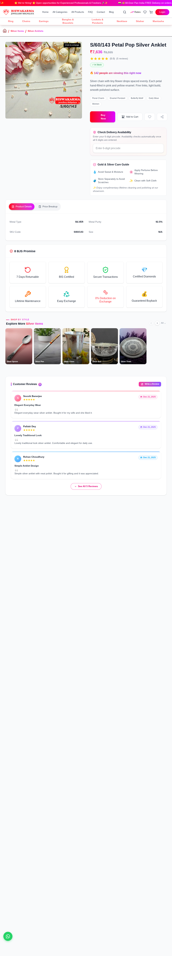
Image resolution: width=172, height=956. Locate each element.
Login (162, 12)
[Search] (125, 12)
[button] (28, 272)
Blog (111, 12)
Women (95, 104)
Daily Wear (154, 98)
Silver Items (17, 31)
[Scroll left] (151, 323)
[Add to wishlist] (149, 117)
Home (45, 12)
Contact (101, 12)
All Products (77, 12)
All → (163, 323)
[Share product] (162, 117)
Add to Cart (132, 116)
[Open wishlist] (145, 12)
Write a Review (152, 384)
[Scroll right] (157, 323)
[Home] (5, 31)
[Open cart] (151, 12)
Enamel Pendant (117, 98)
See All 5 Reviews (88, 486)
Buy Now (103, 117)
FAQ (90, 12)
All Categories (60, 12)
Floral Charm (98, 98)
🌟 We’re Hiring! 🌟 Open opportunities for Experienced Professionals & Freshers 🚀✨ (49, 3)
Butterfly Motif (137, 98)
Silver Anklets (35, 31)
